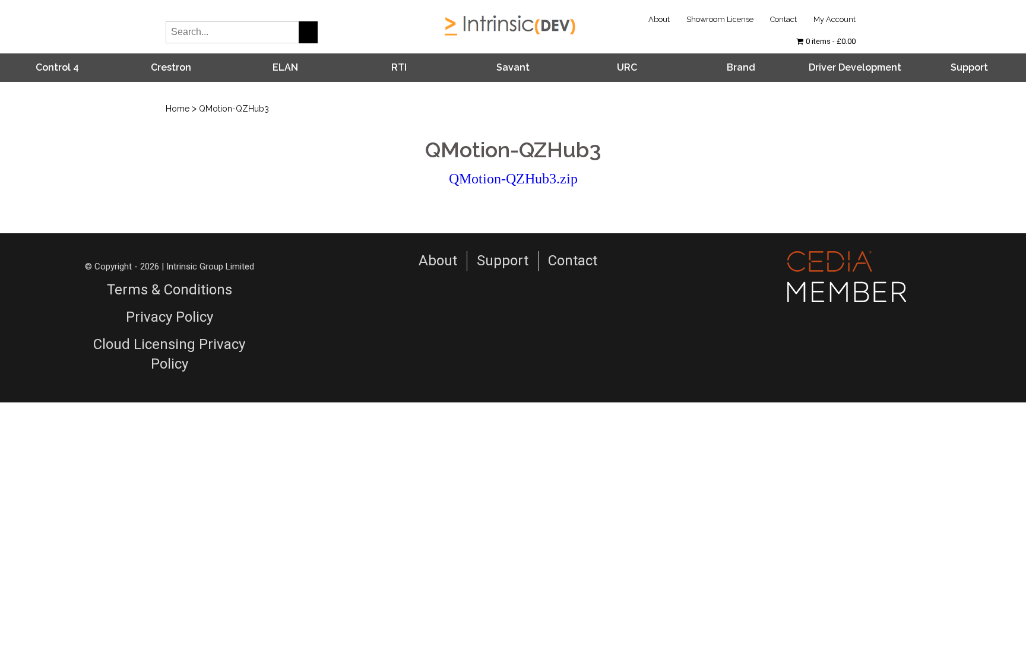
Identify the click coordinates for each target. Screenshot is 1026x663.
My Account (834, 19)
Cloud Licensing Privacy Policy (169, 354)
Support (969, 67)
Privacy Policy (169, 317)
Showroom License (719, 19)
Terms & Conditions (169, 289)
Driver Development (855, 67)
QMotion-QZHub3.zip (513, 178)
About (659, 19)
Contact (783, 19)
